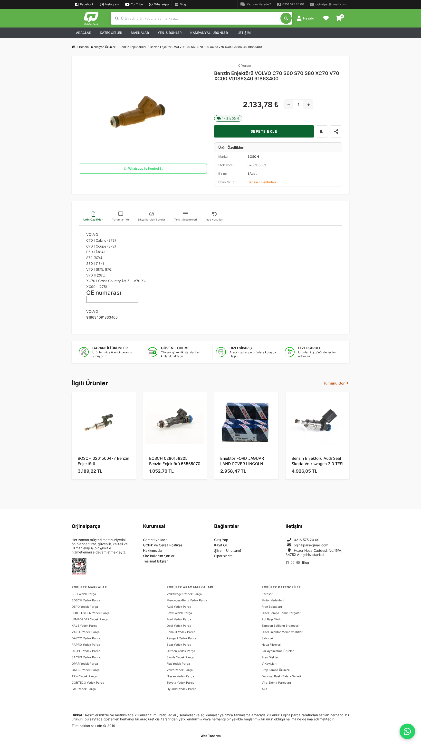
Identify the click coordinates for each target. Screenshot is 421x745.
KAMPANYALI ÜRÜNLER (209, 33)
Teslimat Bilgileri (155, 561)
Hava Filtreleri (271, 644)
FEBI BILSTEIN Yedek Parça (91, 613)
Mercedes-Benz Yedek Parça (187, 600)
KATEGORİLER (111, 33)
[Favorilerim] (326, 18)
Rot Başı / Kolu (271, 619)
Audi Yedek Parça (179, 606)
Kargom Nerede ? (259, 4)
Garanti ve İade (155, 540)
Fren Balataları (272, 606)
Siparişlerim (223, 556)
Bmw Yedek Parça (179, 613)
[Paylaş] (336, 131)
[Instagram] (292, 562)
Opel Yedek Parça (179, 625)
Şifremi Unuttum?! (228, 550)
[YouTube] (298, 562)
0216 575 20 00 (293, 4)
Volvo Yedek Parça (180, 670)
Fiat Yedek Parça (178, 663)
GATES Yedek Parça (86, 670)
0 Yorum (244, 65)
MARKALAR (140, 33)
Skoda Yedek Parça (180, 657)
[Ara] (286, 18)
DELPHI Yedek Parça (86, 651)
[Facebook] (287, 562)
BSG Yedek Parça (84, 594)
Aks (264, 689)
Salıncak (268, 638)
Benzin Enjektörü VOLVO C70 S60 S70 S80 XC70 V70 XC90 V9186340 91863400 (206, 47)
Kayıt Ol (220, 545)
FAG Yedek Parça (84, 689)
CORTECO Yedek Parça (88, 682)
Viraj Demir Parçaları (276, 682)
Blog (305, 562)
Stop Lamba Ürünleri (276, 670)
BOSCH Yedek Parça (86, 600)
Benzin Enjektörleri (133, 47)
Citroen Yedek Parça (181, 651)
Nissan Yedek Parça (180, 676)
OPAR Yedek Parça (85, 663)
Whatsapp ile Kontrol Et (145, 168)
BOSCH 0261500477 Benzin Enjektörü (103, 461)
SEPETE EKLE (264, 131)
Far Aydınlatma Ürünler (278, 651)
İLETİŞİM (244, 33)
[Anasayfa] (73, 47)
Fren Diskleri (270, 657)
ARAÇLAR (83, 33)
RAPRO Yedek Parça (86, 644)
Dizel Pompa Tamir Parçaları (281, 613)
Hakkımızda (152, 550)
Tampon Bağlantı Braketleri (280, 625)
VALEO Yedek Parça (86, 632)
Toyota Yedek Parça (180, 682)
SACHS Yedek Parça (86, 657)
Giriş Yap (221, 540)
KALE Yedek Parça (84, 625)
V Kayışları (269, 663)
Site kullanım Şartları (159, 556)
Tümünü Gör (334, 383)
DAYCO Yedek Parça (86, 638)
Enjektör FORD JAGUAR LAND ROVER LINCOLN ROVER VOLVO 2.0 (242, 461)
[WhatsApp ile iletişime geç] (407, 731)
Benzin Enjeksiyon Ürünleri (97, 47)
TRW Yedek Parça (84, 676)
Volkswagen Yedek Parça (184, 594)
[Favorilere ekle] (322, 131)
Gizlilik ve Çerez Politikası (163, 545)
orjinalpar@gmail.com (331, 4)
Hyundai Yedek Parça (181, 689)
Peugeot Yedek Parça (181, 638)
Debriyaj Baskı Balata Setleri (281, 676)
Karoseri (267, 594)
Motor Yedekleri (273, 600)
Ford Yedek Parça (179, 619)
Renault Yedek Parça (181, 632)
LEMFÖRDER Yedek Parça (90, 619)
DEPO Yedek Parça (85, 606)
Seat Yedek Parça (179, 644)
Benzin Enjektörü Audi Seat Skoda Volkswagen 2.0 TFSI (317, 461)
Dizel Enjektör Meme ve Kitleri (282, 632)
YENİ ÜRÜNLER (170, 33)
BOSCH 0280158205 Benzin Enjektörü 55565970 (174, 461)
